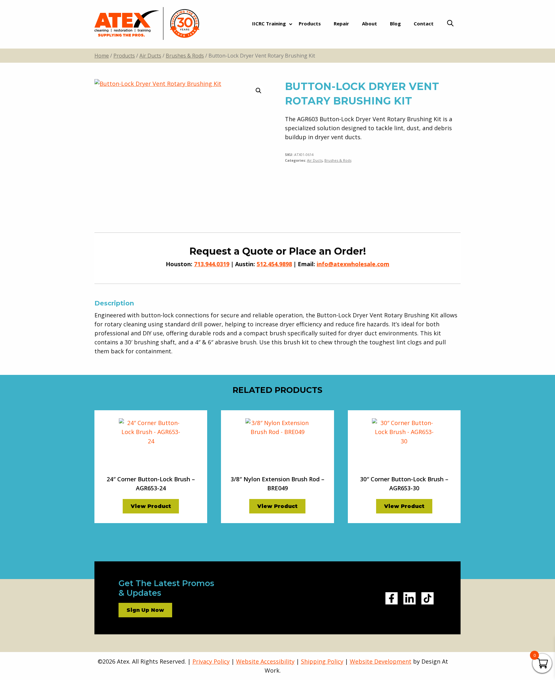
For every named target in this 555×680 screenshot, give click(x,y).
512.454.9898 (274, 264)
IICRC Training (269, 23)
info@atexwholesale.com (353, 264)
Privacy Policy (211, 661)
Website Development (380, 661)
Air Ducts (150, 55)
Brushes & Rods (185, 55)
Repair (341, 23)
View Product (151, 506)
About (369, 23)
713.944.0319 (211, 264)
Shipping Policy (322, 661)
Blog (395, 23)
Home (101, 55)
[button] (258, 90)
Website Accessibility (265, 661)
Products (310, 23)
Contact (424, 23)
